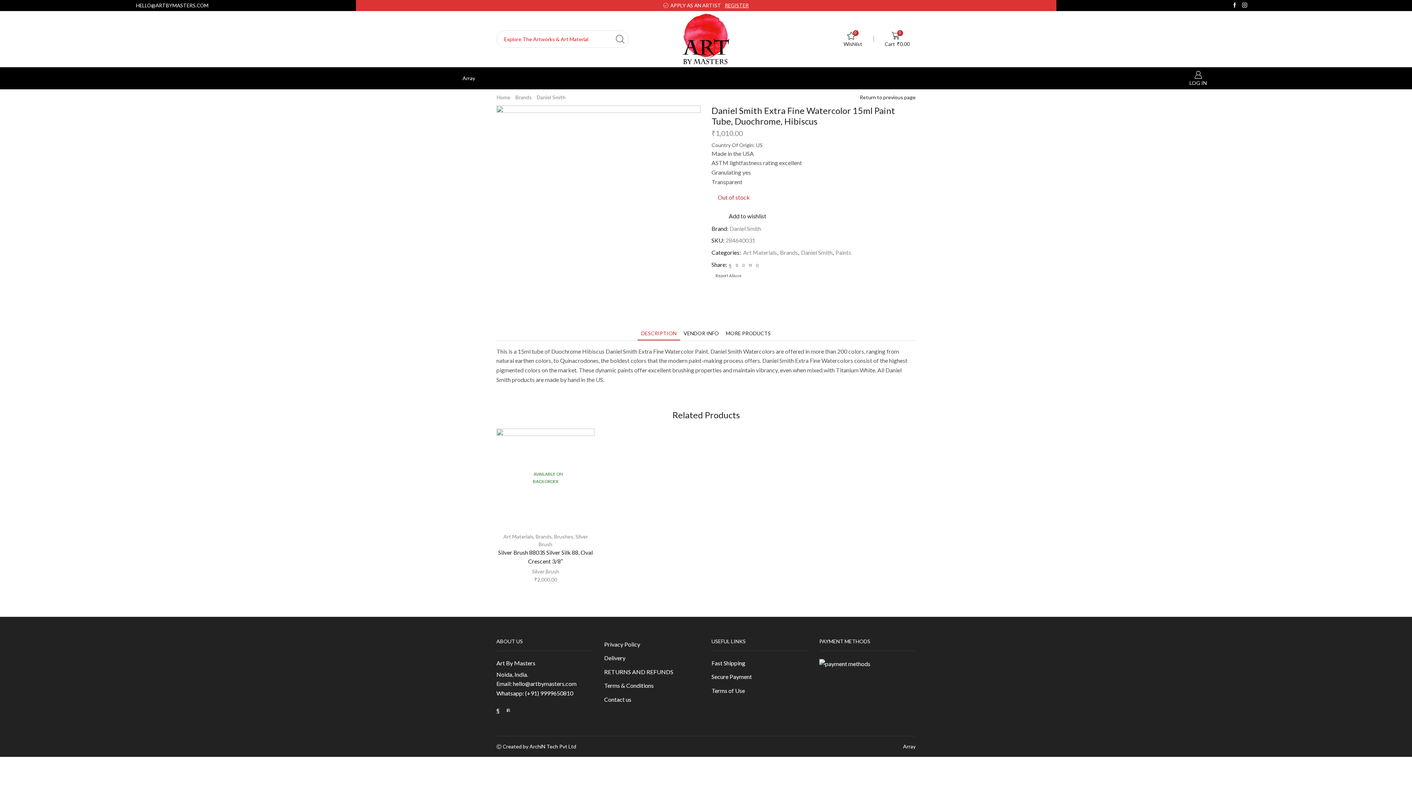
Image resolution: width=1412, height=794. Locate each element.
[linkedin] (750, 265)
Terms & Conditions (629, 685)
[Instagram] (1244, 5)
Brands (524, 97)
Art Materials (760, 252)
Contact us (617, 699)
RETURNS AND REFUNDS (638, 671)
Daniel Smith (551, 97)
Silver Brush (545, 571)
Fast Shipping (728, 662)
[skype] (756, 265)
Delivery (614, 657)
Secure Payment (732, 676)
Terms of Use (728, 690)
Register (737, 5)
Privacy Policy (622, 644)
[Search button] (620, 39)
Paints (843, 252)
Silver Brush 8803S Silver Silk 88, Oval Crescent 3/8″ (545, 557)
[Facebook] (1234, 5)
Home (503, 97)
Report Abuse (728, 275)
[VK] (737, 265)
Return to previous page (888, 97)
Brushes (563, 536)
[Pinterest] (743, 265)
